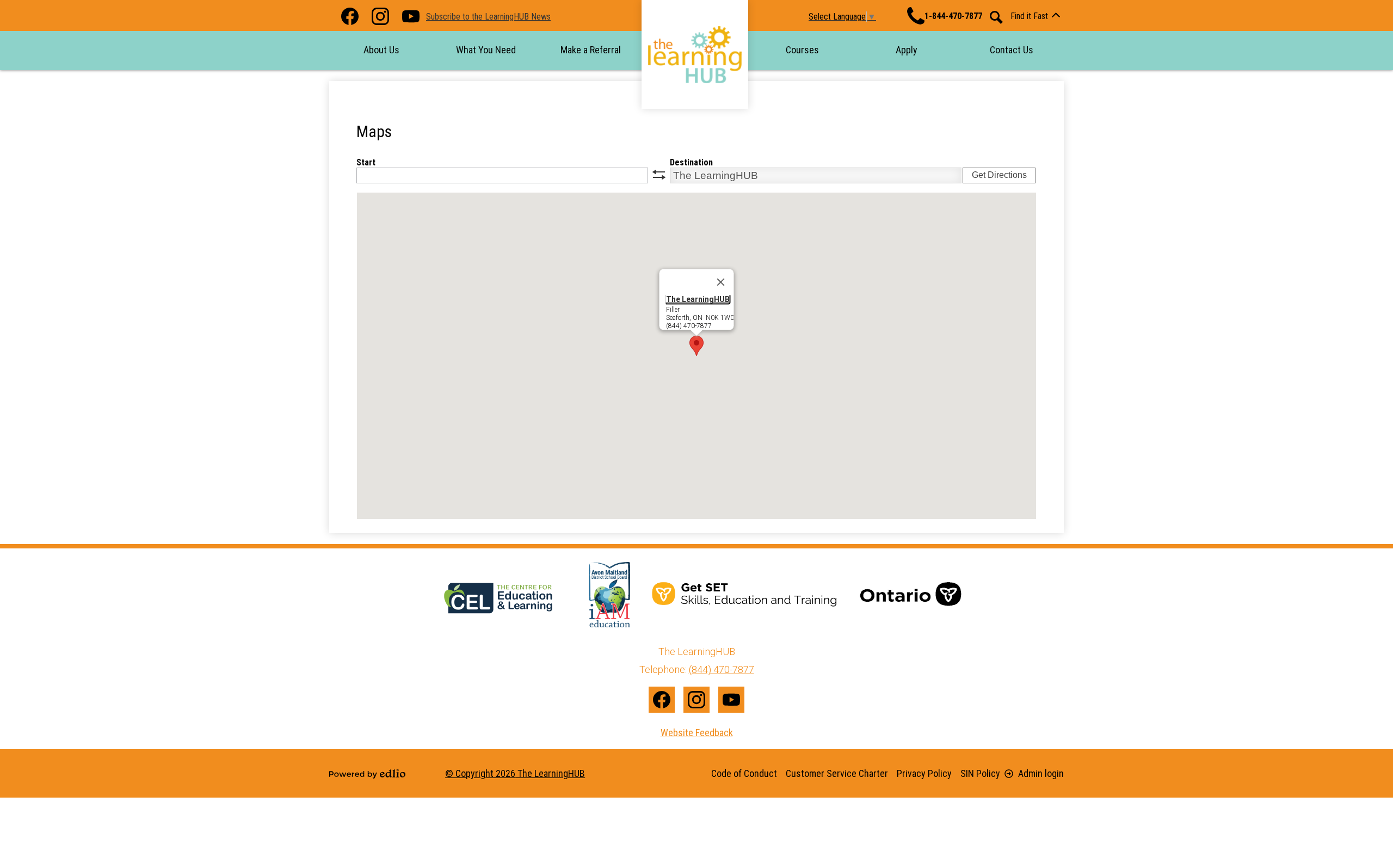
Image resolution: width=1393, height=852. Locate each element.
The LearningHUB (698, 299)
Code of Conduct (744, 773)
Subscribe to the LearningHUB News (488, 16)
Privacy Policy (924, 773)
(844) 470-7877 (721, 669)
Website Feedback (697, 732)
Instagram (380, 16)
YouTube (411, 16)
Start (365, 162)
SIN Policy (980, 773)
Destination (691, 162)
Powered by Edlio (367, 773)
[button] (381, 49)
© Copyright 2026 (515, 773)
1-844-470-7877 (953, 16)
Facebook (350, 16)
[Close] (721, 282)
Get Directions (999, 175)
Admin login (1041, 773)
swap (659, 175)
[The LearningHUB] (695, 54)
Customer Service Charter (837, 773)
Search (996, 17)
